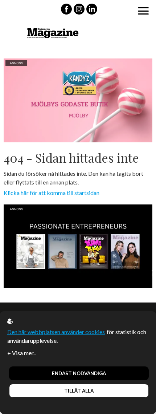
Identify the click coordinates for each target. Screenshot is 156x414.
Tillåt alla (79, 391)
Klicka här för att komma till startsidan (51, 192)
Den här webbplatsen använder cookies (56, 331)
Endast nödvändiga (79, 373)
